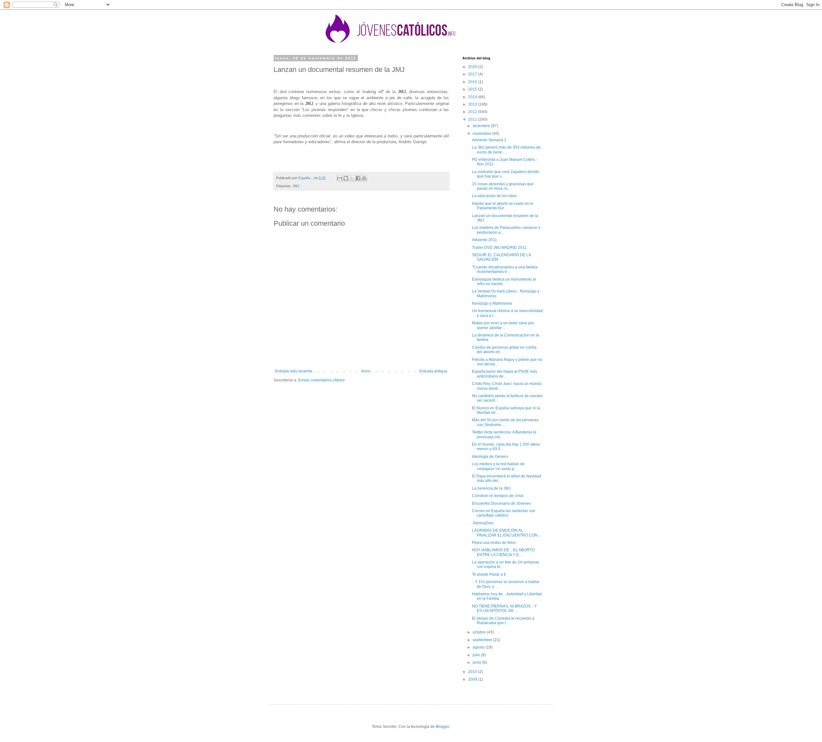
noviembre (482, 133)
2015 (473, 89)
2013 (473, 104)
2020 (473, 67)
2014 (473, 97)
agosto (479, 647)
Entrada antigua (433, 371)
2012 (473, 111)
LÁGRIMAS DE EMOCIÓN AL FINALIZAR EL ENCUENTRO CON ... (506, 532)
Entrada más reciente (293, 371)
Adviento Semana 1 (489, 140)
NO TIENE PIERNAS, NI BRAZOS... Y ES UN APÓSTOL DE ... (504, 608)
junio (477, 662)
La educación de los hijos (494, 196)
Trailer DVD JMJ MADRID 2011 (499, 247)
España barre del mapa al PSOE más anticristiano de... (504, 373)
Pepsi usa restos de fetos (494, 542)
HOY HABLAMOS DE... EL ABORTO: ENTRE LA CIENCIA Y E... (504, 552)
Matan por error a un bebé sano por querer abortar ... (503, 325)
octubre (480, 632)
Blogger (442, 726)
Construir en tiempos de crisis (498, 495)
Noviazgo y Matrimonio (492, 303)
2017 (473, 74)
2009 (473, 679)
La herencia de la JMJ (491, 488)
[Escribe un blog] (346, 178)
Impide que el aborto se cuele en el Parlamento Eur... (502, 205)
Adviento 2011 (484, 240)
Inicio (366, 371)
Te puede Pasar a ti (489, 574)
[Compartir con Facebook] (358, 178)
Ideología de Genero (490, 456)
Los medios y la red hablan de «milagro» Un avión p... (498, 466)
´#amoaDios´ (483, 523)
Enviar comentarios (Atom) (321, 380)
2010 (473, 671)
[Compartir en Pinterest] (364, 178)
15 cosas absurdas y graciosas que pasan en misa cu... (503, 186)
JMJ (296, 186)
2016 (473, 82)
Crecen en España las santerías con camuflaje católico (503, 513)
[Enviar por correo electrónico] (340, 178)
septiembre (483, 640)
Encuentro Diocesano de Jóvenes (501, 503)
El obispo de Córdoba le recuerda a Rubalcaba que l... (503, 620)
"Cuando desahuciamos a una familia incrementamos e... (505, 269)
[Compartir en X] (352, 178)
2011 (473, 119)
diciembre (482, 126)
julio (477, 655)
